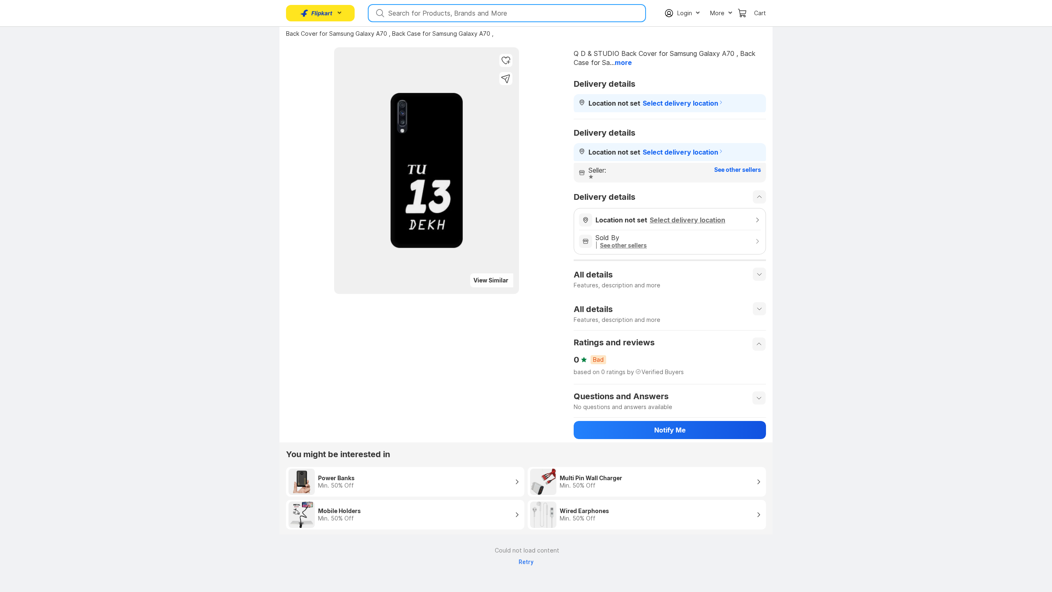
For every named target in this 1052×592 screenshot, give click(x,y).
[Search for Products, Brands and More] (379, 13)
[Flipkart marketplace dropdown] (316, 13)
